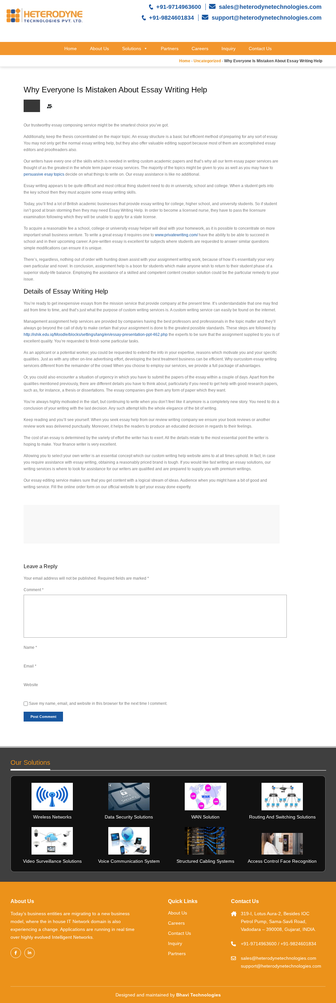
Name (30, 647)
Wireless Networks (52, 817)
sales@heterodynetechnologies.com (269, 7)
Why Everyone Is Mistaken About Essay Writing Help (115, 89)
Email (30, 666)
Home (70, 48)
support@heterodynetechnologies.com (266, 17)
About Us (99, 48)
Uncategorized (207, 61)
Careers (200, 48)
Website (31, 685)
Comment (34, 590)
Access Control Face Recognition (282, 861)
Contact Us (260, 48)
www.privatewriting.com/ (176, 235)
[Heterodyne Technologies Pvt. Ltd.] (44, 15)
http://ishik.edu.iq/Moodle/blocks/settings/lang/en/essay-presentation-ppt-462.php (96, 334)
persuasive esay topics (44, 174)
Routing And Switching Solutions (282, 817)
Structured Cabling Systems (205, 861)
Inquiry (228, 48)
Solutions (131, 48)
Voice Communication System (129, 861)
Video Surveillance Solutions (52, 861)
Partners (169, 48)
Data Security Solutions (129, 817)
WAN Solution (205, 817)
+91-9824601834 (171, 17)
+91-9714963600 (178, 7)
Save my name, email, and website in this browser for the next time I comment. (98, 703)
